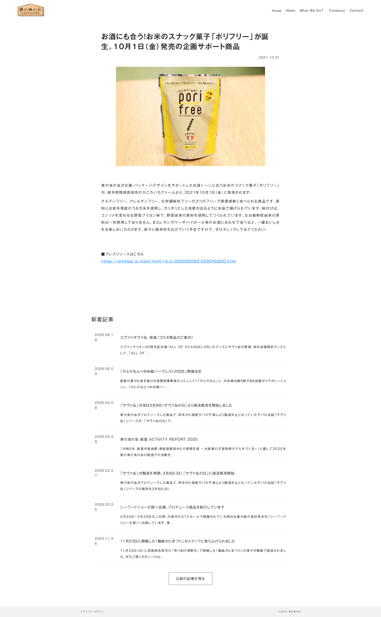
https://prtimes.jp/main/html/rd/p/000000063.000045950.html (168, 261)
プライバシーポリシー (92, 611)
